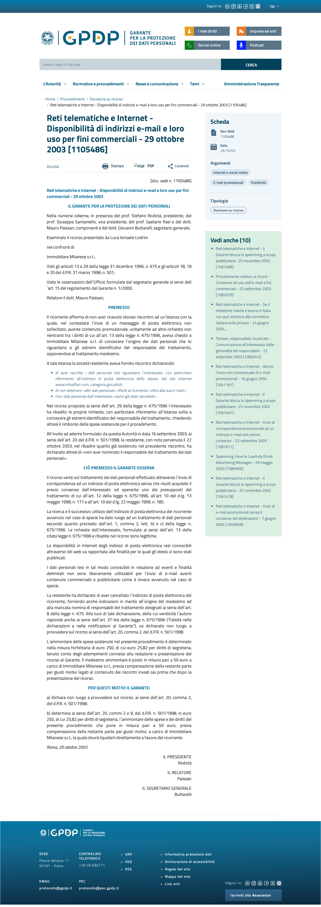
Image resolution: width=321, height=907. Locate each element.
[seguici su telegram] (245, 6)
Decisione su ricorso (106, 99)
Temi (195, 83)
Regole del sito (177, 869)
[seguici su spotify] (258, 6)
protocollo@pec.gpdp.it (99, 888)
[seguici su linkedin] (227, 6)
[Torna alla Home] (108, 37)
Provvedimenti (72, 99)
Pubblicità (258, 182)
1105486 (227, 136)
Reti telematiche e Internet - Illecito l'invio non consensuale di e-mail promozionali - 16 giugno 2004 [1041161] (245, 375)
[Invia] (251, 64)
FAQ (128, 861)
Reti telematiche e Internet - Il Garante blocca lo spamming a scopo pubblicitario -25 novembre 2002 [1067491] (246, 403)
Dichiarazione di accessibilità (190, 861)
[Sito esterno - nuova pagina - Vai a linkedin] (247, 882)
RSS (128, 869)
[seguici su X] (252, 6)
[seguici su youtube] (239, 6)
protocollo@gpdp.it (55, 888)
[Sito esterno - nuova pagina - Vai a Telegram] (266, 882)
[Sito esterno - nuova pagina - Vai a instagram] (254, 882)
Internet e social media (230, 172)
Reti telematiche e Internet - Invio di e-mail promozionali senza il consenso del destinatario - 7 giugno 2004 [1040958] (246, 515)
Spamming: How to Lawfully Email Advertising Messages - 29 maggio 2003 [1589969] (244, 462)
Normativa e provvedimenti (99, 83)
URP (128, 854)
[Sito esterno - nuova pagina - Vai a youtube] (260, 882)
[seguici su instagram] (233, 6)
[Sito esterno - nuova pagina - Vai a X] (273, 882)
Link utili (172, 883)
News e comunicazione (157, 83)
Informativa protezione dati (188, 854)
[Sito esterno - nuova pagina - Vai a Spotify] (279, 882)
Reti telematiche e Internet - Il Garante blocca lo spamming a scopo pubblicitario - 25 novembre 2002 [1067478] (246, 487)
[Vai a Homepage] (73, 837)
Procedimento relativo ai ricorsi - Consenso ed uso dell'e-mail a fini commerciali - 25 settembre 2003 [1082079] (243, 286)
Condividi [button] (182, 166)
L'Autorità (52, 83)
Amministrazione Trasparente (251, 83)
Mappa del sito (177, 876)
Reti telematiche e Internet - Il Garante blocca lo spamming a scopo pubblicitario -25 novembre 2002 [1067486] (246, 258)
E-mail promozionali (228, 182)
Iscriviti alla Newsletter (251, 895)
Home (50, 99)
